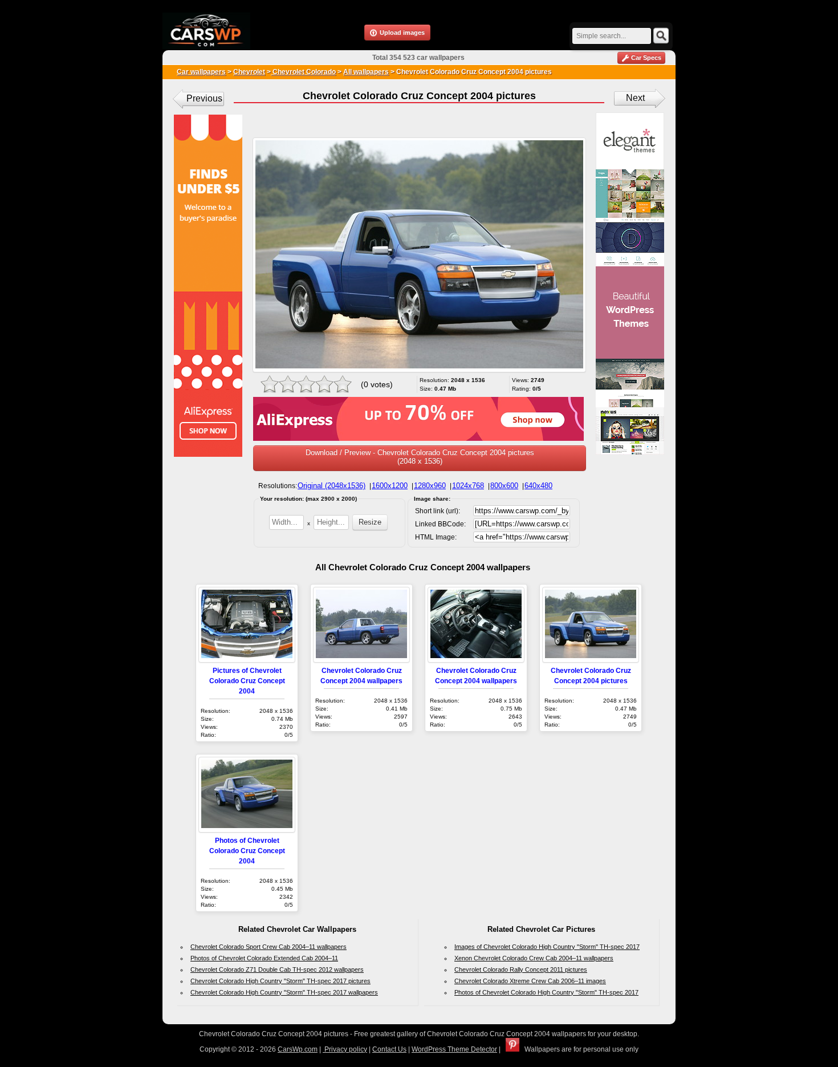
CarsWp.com (298, 1049)
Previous (204, 98)
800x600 (504, 485)
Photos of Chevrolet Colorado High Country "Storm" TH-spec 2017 (546, 992)
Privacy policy (345, 1049)
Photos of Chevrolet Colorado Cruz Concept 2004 (247, 851)
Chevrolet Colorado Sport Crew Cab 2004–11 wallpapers (268, 946)
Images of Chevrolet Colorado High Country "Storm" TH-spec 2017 (547, 946)
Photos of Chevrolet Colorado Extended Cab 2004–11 (264, 958)
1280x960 (430, 485)
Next (635, 98)
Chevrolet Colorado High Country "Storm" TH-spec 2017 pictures (280, 980)
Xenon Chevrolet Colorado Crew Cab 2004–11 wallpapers (533, 958)
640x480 (538, 485)
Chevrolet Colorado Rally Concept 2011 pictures (520, 969)
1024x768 (468, 485)
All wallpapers (366, 72)
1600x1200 (390, 485)
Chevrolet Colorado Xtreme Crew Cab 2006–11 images (530, 980)
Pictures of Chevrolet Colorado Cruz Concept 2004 (247, 681)
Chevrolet (249, 72)
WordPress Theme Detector (454, 1049)
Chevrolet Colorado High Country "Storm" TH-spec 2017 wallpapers (284, 992)
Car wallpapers (201, 72)
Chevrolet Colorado (303, 72)
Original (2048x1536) (331, 485)
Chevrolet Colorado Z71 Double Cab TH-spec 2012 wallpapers (277, 969)
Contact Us (389, 1049)
